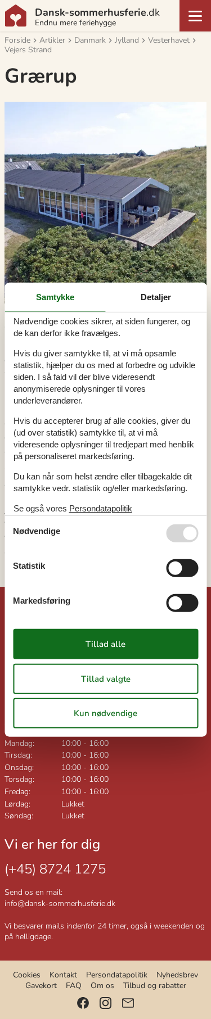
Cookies (27, 975)
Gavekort (41, 985)
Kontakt (63, 975)
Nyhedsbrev (177, 975)
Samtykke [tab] (55, 296)
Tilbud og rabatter (154, 985)
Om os (102, 985)
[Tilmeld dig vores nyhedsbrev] (128, 1003)
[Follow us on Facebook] (83, 1003)
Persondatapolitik (116, 975)
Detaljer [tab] (156, 296)
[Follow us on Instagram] (105, 1003)
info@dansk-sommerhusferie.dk (60, 903)
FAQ (74, 985)
